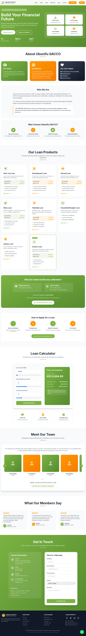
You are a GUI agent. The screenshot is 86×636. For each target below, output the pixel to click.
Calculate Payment (28, 403)
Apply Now (6, 193)
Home (36, 2)
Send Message (61, 601)
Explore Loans (7, 32)
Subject (49, 580)
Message (49, 587)
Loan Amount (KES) (21, 367)
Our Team (25, 623)
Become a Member (24, 32)
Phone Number (51, 573)
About (41, 2)
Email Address (50, 566)
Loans (46, 2)
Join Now (72, 2)
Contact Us (25, 624)
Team (58, 2)
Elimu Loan (46, 621)
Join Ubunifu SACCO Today (44, 302)
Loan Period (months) (22, 390)
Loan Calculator (26, 621)
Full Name (49, 558)
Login (81, 2)
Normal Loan (47, 617)
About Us (25, 617)
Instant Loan (46, 624)
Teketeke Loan (47, 623)
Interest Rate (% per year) (23, 379)
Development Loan (48, 619)
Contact (64, 2)
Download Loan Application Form (44, 336)
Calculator (52, 2)
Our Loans (25, 619)
